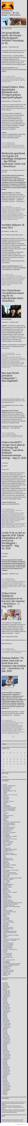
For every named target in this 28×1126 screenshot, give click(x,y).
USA (17, 526)
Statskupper (12, 524)
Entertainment (6, 840)
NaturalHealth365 (7, 896)
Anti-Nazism (6, 798)
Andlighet (5, 792)
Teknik (23, 586)
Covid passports (11, 211)
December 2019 (6, 1038)
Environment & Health (8, 841)
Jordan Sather (6, 871)
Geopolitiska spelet (6, 80)
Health (4, 857)
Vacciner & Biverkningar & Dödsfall (16, 209)
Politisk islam (10, 732)
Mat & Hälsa (6, 883)
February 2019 (6, 1051)
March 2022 (5, 1003)
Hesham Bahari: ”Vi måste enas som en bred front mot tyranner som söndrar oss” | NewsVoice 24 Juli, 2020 (14, 664)
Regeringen (4, 282)
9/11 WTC (5, 784)
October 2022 (6, 994)
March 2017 (5, 1081)
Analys (7, 357)
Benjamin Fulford (7, 806)
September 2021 (6, 1011)
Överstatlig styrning (13, 513)
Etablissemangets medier (16, 725)
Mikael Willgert (15, 80)
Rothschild (11, 522)
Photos (4, 909)
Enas (17, 724)
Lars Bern (22, 516)
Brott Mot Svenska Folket (9, 810)
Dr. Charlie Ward (7, 837)
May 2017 (5, 1079)
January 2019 (6, 1053)
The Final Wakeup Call (8, 943)
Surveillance (6, 930)
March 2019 (5, 1050)
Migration (14, 518)
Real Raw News (6, 914)
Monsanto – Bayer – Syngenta (10, 892)
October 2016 (6, 1088)
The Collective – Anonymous (9, 940)
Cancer (4, 811)
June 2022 (5, 999)
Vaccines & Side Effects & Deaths (11, 965)
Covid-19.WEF (12, 358)
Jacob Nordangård (14, 361)
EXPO (7, 515)
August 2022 (6, 997)
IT (7, 584)
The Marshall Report (8, 946)
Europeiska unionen (14, 79)
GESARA (5, 852)
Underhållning (6, 962)
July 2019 (5, 1045)
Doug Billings (6, 835)
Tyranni (14, 366)
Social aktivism (5, 365)
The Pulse (5, 950)
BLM (10, 514)
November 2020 (6, 1024)
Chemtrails (5, 818)
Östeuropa (8, 435)
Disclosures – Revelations (9, 832)
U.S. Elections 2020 (7, 954)
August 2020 (6, 1028)
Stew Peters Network (8, 927)
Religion (16, 732)
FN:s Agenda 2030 (12, 359)
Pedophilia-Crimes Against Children (11, 906)
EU (22, 514)
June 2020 (5, 1031)
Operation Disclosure (8, 901)
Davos (17, 358)
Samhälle (22, 363)
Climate (4, 819)
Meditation (5, 888)
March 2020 (5, 1034)
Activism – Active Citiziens (9, 785)
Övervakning (5, 582)
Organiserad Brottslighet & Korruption (12, 511)
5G (6, 581)
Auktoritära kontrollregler (15, 357)
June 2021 (5, 1015)
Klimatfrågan (10, 516)
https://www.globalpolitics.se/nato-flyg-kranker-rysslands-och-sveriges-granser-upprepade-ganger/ (13, 135)
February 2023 (6, 990)
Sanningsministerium (13, 282)
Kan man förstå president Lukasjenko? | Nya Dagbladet (10, 376)
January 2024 (6, 988)
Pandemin (4, 732)
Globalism (23, 651)
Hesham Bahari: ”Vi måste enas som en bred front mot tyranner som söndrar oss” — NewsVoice (13, 713)
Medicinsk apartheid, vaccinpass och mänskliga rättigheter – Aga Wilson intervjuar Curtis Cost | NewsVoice (14, 160)
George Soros (19, 515)
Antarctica (5, 796)
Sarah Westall (6, 918)
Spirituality (5, 926)
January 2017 (6, 1084)
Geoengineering (7, 848)
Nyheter (16, 585)
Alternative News (7, 788)
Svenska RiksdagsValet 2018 (9, 931)
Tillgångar (13, 526)
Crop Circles (6, 826)
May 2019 (5, 1047)
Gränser (13, 145)
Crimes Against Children (9, 823)
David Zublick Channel (8, 828)
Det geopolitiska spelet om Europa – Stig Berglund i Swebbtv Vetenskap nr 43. (13, 38)
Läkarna (16, 729)
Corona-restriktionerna (20, 277)
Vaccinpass (4, 219)
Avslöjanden (6, 802)
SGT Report (6, 923)
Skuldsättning (5, 524)
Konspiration (6, 876)
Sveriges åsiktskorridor (16, 652)
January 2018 (6, 1068)
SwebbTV (5, 47)
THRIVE (5, 952)
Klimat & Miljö (6, 875)
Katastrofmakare (6, 362)
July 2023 (5, 989)
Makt (3, 518)
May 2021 (5, 1016)
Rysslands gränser (6, 147)
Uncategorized (6, 961)
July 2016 (5, 1092)
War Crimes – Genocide (8, 970)
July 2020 (5, 1029)
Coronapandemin (15, 582)
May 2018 (5, 1063)
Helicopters (6, 861)
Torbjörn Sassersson (18, 170)
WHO (16, 219)
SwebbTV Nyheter (17, 586)
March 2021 (5, 1019)
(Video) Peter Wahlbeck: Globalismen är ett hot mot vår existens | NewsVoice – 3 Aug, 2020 (13, 600)
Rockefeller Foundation (13, 363)
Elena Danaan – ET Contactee (10, 839)
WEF (17, 527)
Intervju (9, 215)
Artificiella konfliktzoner (19, 581)
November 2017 (6, 1071)
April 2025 (5, 982)
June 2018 (5, 1062)
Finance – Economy (7, 842)
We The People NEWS (8, 971)
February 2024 (6, 986)
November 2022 (6, 993)
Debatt (7, 722)
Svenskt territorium (16, 147)
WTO (20, 527)
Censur (4, 814)
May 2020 (5, 1032)
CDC (21, 210)
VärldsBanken (9, 527)
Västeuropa (19, 436)
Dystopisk (22, 358)
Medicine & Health (7, 887)
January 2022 (6, 1006)
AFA (6, 513)
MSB (3, 279)
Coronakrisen (5, 358)
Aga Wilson (8, 210)
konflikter (20, 584)
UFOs (4, 958)
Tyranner (9, 366)
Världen (9, 219)
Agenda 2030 (10, 581)
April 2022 (5, 1002)
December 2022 (6, 992)
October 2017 (6, 1072)
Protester (14, 279)
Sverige (23, 147)
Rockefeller (4, 586)
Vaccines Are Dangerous (17, 218)
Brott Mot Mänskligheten (9, 809)
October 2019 (6, 1041)
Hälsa (8, 361)
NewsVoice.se (8, 643)
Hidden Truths (6, 863)
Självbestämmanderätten (8, 523)
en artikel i (9, 113)
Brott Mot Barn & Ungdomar (10, 807)
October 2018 (6, 1057)
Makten (6, 518)
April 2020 (5, 1033)
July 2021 (5, 1014)
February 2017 (6, 1083)
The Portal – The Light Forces (10, 949)
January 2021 (6, 1021)
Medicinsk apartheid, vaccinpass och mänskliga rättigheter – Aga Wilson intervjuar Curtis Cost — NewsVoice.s (13, 199)
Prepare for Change (7, 910)
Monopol (7, 519)
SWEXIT (8, 526)
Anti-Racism (6, 800)
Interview (4, 215)
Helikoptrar (6, 862)
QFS (8, 281)
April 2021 (5, 1018)
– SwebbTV (11, 574)
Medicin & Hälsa (7, 885)
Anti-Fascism (6, 797)
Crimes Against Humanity (9, 824)
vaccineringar (22, 526)
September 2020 (6, 1027)
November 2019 (6, 1040)
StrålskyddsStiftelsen (8, 928)
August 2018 (6, 1059)
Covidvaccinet (11, 213)
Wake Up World (6, 969)
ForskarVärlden (5, 726)
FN (7, 359)
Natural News (6, 894)
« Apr (3, 769)
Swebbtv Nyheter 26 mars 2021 (13, 226)
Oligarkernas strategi (14, 519)
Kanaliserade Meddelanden (9, 872)
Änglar (4, 803)
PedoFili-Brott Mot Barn (9, 905)
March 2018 (5, 1066)
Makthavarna (21, 729)
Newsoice (19, 730)
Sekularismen (21, 732)
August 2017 (6, 1075)
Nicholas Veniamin (7, 900)
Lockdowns (22, 278)
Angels (4, 793)
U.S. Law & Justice (7, 956)
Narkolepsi (5, 893)
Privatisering (5, 522)
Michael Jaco (6, 889)
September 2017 (6, 1073)
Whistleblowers (7, 972)
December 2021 (6, 1007)
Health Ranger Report (8, 859)
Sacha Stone (6, 917)
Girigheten (4, 516)
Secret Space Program (8, 922)
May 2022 (5, 1001)
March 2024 (5, 985)
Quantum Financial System (15, 281)
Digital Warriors (7, 831)
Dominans (15, 722)
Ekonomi (4, 278)
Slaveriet (4, 733)
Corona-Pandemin (9, 277)
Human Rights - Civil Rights (16, 214)
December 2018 (6, 1054)
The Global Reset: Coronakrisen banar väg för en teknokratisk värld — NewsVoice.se (14, 346)
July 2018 (5, 1060)
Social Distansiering (14, 365)
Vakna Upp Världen (7, 966)
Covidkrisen (5, 213)
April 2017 (5, 1080)
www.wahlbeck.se (21, 640)
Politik (20, 80)
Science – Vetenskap (8, 920)
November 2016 (6, 1086)
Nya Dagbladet (6, 405)
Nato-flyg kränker (6, 146)
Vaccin (3, 218)
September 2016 (6, 1089)
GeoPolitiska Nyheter (11, 434)
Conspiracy (5, 820)
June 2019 (5, 1046)
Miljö (23, 362)
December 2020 (6, 1023)
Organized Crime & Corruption (10, 904)
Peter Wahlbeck (5, 652)
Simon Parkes (6, 924)
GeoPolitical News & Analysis (10, 849)
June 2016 (5, 1093)
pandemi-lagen (8, 279)
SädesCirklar (6, 919)
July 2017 (5, 1076)
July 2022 (5, 998)
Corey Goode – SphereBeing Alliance (12, 822)
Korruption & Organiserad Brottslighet (12, 878)
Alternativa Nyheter (10, 144)
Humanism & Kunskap (8, 867)
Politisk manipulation (15, 520)
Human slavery (6, 866)
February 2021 (6, 1020)
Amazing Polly (6, 789)
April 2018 (5, 1064)
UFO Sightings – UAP (8, 957)
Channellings (6, 816)
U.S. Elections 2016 (7, 953)
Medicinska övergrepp (12, 216)
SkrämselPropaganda (19, 523)
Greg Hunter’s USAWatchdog (10, 854)
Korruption (16, 516)
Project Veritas (6, 913)
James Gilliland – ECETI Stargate (10, 870)
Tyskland (8, 285)
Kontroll (4, 585)
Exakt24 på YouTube (11, 636)
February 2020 (6, 1036)
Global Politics (6, 101)
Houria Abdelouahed (7, 728)
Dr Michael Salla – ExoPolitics (10, 836)
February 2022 (6, 1005)
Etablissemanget (6, 725)
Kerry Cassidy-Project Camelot (10, 874)
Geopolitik (21, 79)
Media (10, 518)
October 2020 (6, 1025)
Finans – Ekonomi (7, 844)
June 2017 (5, 1077)
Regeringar (4, 363)
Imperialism (18, 145)
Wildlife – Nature (7, 974)
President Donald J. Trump (9, 911)
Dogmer (11, 722)
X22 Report (5, 975)
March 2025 (5, 984)
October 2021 (6, 1010)
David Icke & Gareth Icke (9, 827)
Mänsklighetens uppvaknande (9, 730)
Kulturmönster (9, 729)
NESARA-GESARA (7, 897)
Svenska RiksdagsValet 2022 (9, 932)
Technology (6, 936)
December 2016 (6, 1085)
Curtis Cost (18, 213)
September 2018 (6, 1058)
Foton (4, 846)
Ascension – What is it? (8, 801)
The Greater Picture (7, 945)
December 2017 (6, 1070)
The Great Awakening (8, 944)
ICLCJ (4, 868)
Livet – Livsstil (6, 881)
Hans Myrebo (19, 435)
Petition (5, 907)
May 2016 (5, 1094)
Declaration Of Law (7, 829)
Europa (7, 79)
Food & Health (6, 845)
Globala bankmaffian (16, 651)
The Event (5, 941)
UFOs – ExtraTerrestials (9, 959)
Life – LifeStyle (6, 880)
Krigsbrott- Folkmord (8, 879)
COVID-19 (18, 211)
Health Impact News (8, 858)
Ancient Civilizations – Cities (9, 790)
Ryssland (21, 146)
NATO (23, 145)
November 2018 (6, 1055)
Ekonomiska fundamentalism (9, 724)
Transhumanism (10, 733)
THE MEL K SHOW (7, 948)
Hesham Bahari (19, 726)
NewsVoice (5, 170)
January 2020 (6, 1037)
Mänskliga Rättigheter (16, 215)
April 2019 (5, 1049)
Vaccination (4, 587)
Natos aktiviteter (15, 146)
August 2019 (6, 1044)
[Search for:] (14, 744)
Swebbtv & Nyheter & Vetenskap (14, 77)
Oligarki (22, 519)
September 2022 (6, 995)
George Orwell (15, 278)
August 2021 (6, 1012)
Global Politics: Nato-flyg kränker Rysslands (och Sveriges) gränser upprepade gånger (13, 92)
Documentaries (6, 833)
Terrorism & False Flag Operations (11, 939)
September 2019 (6, 1042)
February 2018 (6, 1067)
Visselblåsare (6, 967)
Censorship (5, 813)
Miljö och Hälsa (6, 891)
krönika (3, 436)
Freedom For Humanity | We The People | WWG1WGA (11, 12)
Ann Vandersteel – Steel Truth (10, 794)
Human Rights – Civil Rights (9, 865)
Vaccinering (8, 218)
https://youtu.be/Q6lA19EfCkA (11, 504)
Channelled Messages (8, 815)
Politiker (7, 520)
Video (13, 219)
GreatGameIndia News (8, 853)
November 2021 (6, 1008)
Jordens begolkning (17, 728)
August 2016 (6, 1090)
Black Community (15, 210)
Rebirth (5, 915)
